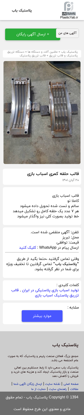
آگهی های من (67, 33)
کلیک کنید (27, 247)
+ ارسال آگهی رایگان (32, 34)
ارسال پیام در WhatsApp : (57, 247)
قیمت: (73, 242)
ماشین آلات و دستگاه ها (43, 52)
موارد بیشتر (42, 316)
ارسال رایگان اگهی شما (28, 384)
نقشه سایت (52, 384)
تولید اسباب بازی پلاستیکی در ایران (50, 290)
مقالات (74, 389)
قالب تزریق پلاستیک (33, 56)
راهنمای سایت (57, 389)
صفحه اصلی (70, 384)
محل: (74, 237)
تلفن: (74, 232)
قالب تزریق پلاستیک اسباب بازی (45, 293)
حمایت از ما (38, 389)
